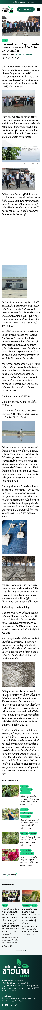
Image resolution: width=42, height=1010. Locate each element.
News (5, 40)
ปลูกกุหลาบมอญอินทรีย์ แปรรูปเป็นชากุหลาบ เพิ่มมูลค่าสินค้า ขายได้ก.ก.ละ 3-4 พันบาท (30, 861)
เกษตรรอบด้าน (26, 850)
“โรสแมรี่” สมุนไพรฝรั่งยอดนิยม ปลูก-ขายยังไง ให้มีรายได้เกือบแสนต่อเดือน (30, 839)
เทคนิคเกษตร (25, 792)
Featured (24, 786)
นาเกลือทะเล (12, 874)
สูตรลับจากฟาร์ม (26, 789)
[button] (17, 950)
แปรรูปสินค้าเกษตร (27, 853)
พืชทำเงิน (33, 833)
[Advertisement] (21, 239)
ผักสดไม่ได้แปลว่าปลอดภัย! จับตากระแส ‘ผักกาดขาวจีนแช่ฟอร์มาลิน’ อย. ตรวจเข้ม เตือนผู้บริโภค (31, 915)
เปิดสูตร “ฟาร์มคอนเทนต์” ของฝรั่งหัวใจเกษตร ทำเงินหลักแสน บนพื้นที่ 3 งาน (29, 822)
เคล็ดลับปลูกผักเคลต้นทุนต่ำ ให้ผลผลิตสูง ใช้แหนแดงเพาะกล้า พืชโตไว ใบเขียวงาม (30, 800)
